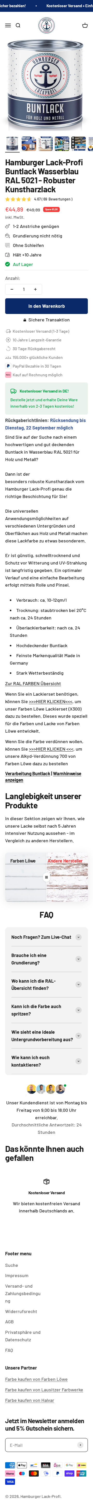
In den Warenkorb (46, 306)
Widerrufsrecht (21, 1311)
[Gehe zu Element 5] (78, 144)
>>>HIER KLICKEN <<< (51, 749)
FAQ (9, 1350)
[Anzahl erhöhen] (35, 289)
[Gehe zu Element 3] (45, 144)
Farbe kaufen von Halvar (29, 1400)
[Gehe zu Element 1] (12, 144)
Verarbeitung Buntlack (27, 773)
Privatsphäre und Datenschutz (23, 1335)
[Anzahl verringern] (11, 289)
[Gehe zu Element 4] (62, 144)
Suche (11, 1265)
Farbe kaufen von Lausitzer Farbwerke (44, 1389)
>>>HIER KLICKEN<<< (50, 701)
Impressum (16, 1275)
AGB (9, 1321)
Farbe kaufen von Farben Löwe (36, 1379)
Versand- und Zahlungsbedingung (23, 1293)
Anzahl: (12, 278)
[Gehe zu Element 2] (29, 144)
